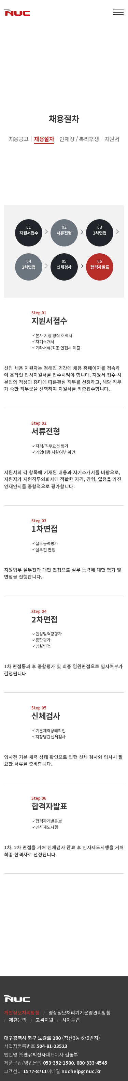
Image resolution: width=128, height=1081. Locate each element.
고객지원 (44, 1019)
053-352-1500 (58, 1062)
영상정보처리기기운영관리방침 (79, 1012)
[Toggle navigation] (118, 12)
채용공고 (19, 139)
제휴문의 (18, 1019)
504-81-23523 (52, 1045)
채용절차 (44, 139)
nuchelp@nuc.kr (81, 1071)
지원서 (111, 139)
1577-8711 (35, 1071)
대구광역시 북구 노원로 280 (32, 1037)
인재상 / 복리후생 (79, 139)
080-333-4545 (91, 1062)
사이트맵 (71, 1019)
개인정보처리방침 (22, 1012)
